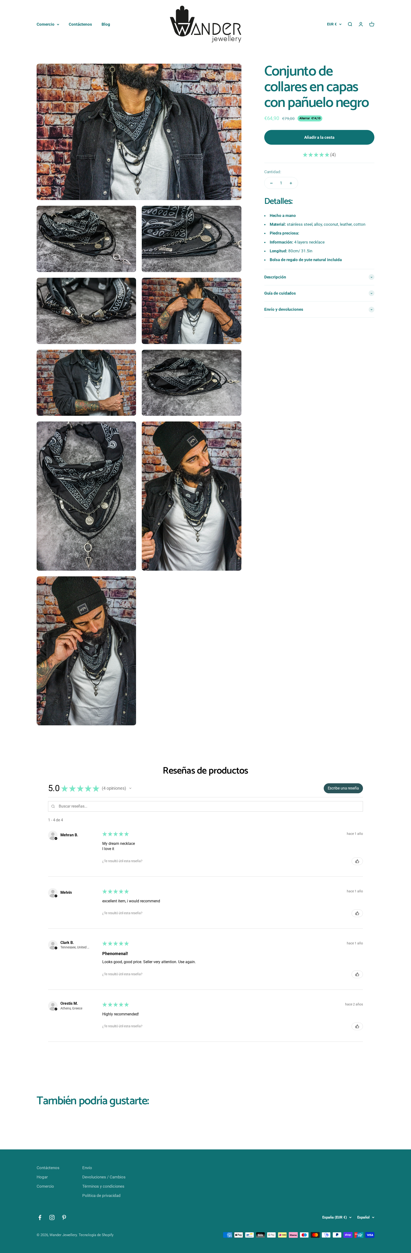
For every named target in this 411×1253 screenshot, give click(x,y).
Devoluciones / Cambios (104, 1177)
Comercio (45, 24)
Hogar (42, 1177)
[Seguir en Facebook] (40, 1217)
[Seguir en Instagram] (52, 1217)
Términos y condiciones (103, 1186)
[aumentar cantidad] (291, 183)
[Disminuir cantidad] (271, 183)
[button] (130, 788)
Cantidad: (272, 171)
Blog (106, 24)
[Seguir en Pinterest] (64, 1217)
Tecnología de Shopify (96, 1235)
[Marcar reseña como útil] (357, 861)
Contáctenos (80, 24)
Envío (87, 1167)
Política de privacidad (101, 1195)
